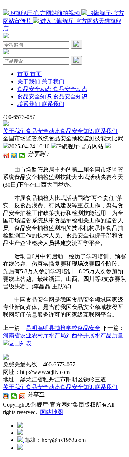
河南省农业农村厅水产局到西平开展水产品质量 (63, 335)
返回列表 (20, 343)
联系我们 (106, 131)
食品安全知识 (77, 131)
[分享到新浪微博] (6, 155)
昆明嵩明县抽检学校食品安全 (63, 328)
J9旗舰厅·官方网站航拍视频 (45, 13)
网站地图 (51, 412)
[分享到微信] (22, 155)
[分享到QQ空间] (14, 155)
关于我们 (14, 131)
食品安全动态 (43, 131)
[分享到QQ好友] (6, 396)
